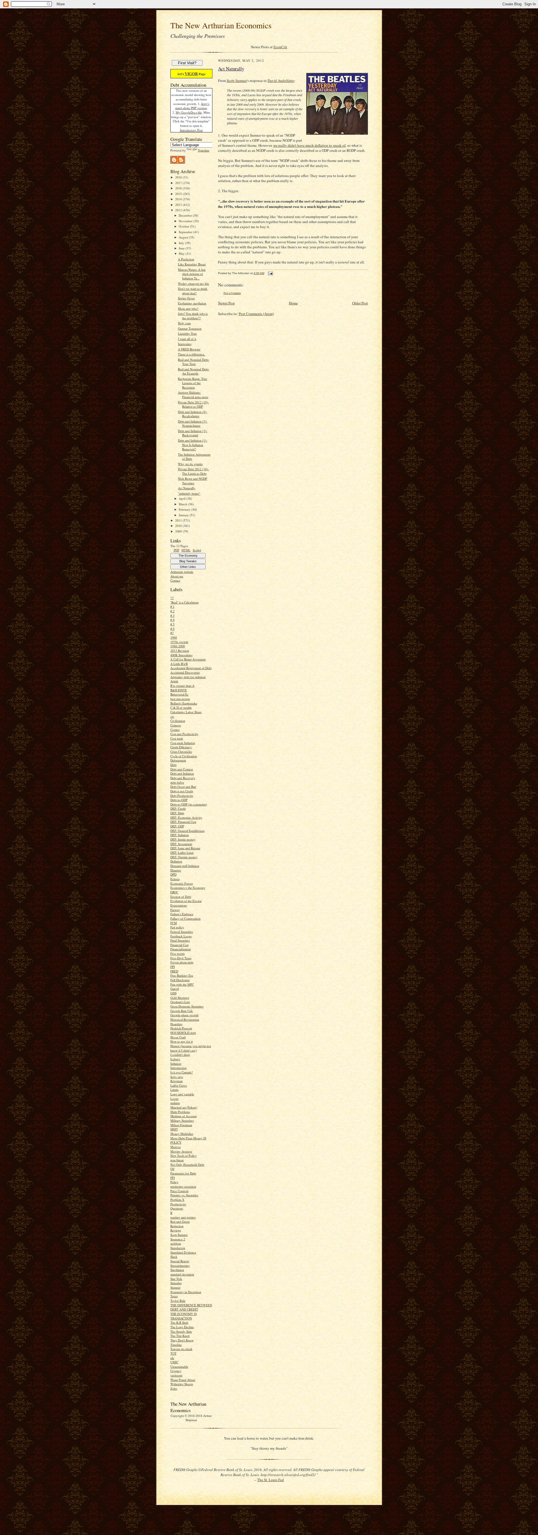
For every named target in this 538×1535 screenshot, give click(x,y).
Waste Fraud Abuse (182, 1380)
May (182, 253)
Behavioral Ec (179, 694)
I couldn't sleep (180, 1054)
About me (176, 576)
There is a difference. (191, 354)
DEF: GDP (177, 826)
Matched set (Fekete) (183, 1107)
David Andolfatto (281, 80)
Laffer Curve (178, 1085)
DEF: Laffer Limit (182, 852)
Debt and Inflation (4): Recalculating (192, 414)
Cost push (176, 738)
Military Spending (182, 1120)
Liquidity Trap (187, 333)
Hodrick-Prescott (181, 1028)
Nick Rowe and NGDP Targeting (192, 480)
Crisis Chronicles (181, 751)
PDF (176, 550)
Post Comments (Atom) (256, 313)
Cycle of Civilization (183, 756)
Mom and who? (188, 308)
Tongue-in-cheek (181, 1349)
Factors (175, 910)
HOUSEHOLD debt (183, 1033)
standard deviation (182, 1274)
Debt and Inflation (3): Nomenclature (192, 423)
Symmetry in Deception (185, 1292)
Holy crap (184, 323)
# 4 (172, 620)
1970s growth (179, 642)
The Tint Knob (180, 1336)
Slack (173, 1256)
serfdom (175, 1243)
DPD (173, 874)
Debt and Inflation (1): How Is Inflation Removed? (192, 444)
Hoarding (176, 1024)
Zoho (173, 1388)
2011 (179, 520)
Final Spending (180, 940)
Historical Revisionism (184, 1019)
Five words (177, 953)
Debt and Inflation (182, 773)
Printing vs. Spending (184, 1195)
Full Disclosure (180, 980)
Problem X (177, 1199)
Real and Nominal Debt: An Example (193, 371)
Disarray (175, 870)
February (185, 509)
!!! (172, 598)
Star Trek (176, 1279)
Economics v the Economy (187, 887)
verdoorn (176, 1375)
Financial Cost (179, 945)
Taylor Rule (177, 1300)
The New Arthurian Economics (221, 25)
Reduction (177, 1226)
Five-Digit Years (180, 958)
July (182, 243)
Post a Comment (232, 293)
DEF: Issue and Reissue (185, 848)
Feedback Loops (181, 936)
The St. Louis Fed (270, 1479)
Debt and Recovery (182, 778)
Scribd (197, 550)
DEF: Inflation (179, 835)
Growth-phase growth (184, 1015)
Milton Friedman (181, 1125)
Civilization (177, 721)
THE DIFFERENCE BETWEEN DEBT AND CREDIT (191, 1307)
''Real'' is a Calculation (184, 602)
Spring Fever (186, 298)
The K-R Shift (179, 1322)
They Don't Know (182, 1340)
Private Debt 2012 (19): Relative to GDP (193, 404)
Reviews (175, 1230)
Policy (174, 1182)
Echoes (175, 879)
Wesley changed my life (193, 283)
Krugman (176, 1081)
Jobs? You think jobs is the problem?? (193, 315)
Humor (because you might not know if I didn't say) (190, 1048)
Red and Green (180, 1221)
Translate (203, 150)
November (186, 221)
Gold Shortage (179, 997)
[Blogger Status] (177, 162)
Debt (173, 765)
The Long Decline (182, 1327)
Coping (175, 730)
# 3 (172, 615)
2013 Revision (179, 650)
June (182, 248)
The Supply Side (181, 1331)
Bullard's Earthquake (183, 703)
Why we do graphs (190, 464)
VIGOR (191, 74)
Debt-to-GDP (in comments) (188, 804)
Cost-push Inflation (182, 743)
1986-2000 (177, 646)
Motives (175, 1147)
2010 (179, 526)
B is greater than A (182, 685)
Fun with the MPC (182, 984)
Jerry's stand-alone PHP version (192, 106)
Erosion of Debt (180, 896)
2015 (179, 194)
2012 (179, 210)
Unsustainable (179, 1366)
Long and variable (182, 1094)
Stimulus (176, 1283)
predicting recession (183, 1186)
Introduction (178, 1068)
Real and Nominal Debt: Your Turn (193, 361)
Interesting (185, 344)
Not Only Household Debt (187, 1164)
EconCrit (280, 46)
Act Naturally (186, 488)
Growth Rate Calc (181, 1011)
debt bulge (177, 782)
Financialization (180, 949)
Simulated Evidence (183, 1252)
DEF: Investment (181, 844)
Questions (176, 1208)
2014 (179, 199)
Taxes (174, 1296)
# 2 (172, 611)
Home (293, 303)
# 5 (172, 624)
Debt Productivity (181, 795)
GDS (173, 993)
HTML (186, 550)
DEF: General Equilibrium (187, 831)
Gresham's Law (180, 1002)
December (186, 215)
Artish (174, 681)
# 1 (172, 606)
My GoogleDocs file (189, 112)
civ (172, 716)
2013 (179, 205)
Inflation (175, 1063)
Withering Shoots (181, 1384)
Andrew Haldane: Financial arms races (193, 394)
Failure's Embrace (181, 914)
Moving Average (181, 1151)
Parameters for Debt (183, 1173)
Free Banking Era (181, 975)
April (182, 498)
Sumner (175, 1287)
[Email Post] (270, 273)
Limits (174, 1089)
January (184, 515)
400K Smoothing (181, 655)
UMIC (174, 1362)
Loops (174, 1098)
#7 (172, 633)
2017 (179, 183)
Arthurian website (181, 572)
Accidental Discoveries (185, 672)
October (184, 226)
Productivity (178, 1204)
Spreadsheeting (180, 1265)
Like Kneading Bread (192, 264)
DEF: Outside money (184, 857)
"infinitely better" (189, 493)
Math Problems (180, 1112)
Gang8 (174, 988)
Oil (172, 1169)
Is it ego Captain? (181, 1072)
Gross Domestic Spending (187, 1006)
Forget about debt (181, 962)
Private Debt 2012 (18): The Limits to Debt (193, 471)
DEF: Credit (178, 808)
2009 (179, 531)
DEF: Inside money (183, 839)
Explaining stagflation (192, 303)
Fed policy (177, 927)
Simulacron (177, 1248)
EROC (174, 892)
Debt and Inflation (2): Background (192, 433)
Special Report (179, 1261)
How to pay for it (181, 1041)
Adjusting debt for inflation (188, 677)
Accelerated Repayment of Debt (191, 668)
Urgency (176, 1371)
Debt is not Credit (181, 791)
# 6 (172, 629)
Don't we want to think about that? (192, 290)
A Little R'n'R (179, 664)
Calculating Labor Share (186, 712)
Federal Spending (181, 932)
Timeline (176, 1345)
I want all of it (187, 339)
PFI (172, 1178)
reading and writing (183, 1217)
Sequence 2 (177, 1239)
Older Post (360, 303)
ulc (172, 1358)
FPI (172, 967)
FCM (173, 923)
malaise (175, 1103)
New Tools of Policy (183, 1155)
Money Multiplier (181, 1134)
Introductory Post (191, 130)
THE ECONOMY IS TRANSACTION (183, 1316)
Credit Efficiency (181, 747)
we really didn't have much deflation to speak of (309, 145)
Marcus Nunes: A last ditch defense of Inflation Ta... (191, 273)
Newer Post (226, 303)
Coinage (175, 725)
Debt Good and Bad (183, 786)
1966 (173, 637)
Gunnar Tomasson (189, 328)
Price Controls (179, 1191)
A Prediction (186, 259)
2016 (179, 188)
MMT (174, 1129)
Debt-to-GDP (178, 800)
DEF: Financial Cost (183, 822)
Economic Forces (181, 883)
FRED (174, 971)
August (184, 237)
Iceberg (175, 1059)
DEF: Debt (177, 813)
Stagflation (177, 1270)
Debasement (178, 760)
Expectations (178, 905)
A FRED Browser (189, 349)
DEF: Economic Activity (186, 817)
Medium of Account (183, 1116)
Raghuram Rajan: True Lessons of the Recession (192, 383)
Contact (175, 580)
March (183, 504)
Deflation (176, 861)
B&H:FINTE (178, 690)
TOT (173, 1353)
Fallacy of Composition (185, 918)
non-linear (177, 1160)
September (186, 232)
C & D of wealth (181, 707)
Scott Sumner (179, 1235)
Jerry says (176, 1077)
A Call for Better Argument (188, 659)
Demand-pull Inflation (184, 866)
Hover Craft (178, 1037)
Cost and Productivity (184, 734)
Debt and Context (181, 769)
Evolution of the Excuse (186, 901)
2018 (179, 177)
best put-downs (180, 699)
